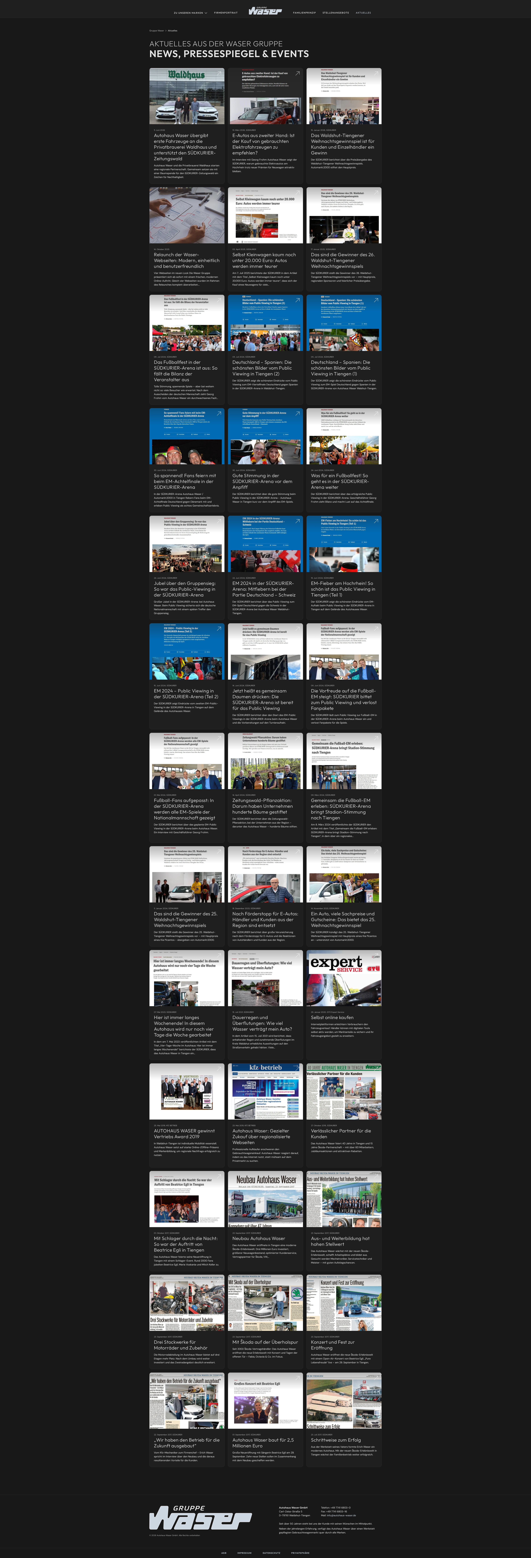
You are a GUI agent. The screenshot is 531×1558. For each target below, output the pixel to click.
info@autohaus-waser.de (341, 1515)
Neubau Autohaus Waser (258, 1238)
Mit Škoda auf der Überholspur (265, 1342)
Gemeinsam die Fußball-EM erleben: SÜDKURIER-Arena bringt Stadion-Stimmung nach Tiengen (341, 809)
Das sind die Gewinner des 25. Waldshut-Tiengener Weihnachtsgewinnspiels (186, 919)
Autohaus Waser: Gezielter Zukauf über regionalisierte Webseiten (261, 1136)
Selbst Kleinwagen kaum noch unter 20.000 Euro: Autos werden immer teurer (264, 260)
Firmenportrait (226, 12)
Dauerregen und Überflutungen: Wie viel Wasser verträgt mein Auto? (262, 1023)
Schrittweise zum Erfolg (336, 1440)
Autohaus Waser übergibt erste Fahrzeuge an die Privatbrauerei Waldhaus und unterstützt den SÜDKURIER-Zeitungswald (185, 146)
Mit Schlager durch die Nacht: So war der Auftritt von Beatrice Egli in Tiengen (186, 1244)
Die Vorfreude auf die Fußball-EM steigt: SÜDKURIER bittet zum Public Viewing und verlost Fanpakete (344, 699)
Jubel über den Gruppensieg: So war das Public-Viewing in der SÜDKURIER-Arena (185, 589)
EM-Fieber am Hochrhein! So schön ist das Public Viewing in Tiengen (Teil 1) (343, 589)
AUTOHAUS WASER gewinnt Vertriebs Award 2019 (184, 1133)
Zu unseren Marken (188, 12)
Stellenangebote (336, 12)
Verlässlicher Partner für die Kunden (341, 1133)
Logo (265, 12)
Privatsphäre (300, 1553)
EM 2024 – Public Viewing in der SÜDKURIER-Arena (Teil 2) (186, 693)
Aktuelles (363, 12)
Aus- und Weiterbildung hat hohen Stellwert (340, 1241)
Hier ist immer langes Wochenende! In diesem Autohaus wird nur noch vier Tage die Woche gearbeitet (184, 1026)
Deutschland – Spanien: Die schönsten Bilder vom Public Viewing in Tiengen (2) (262, 368)
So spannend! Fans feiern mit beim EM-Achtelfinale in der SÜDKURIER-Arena (185, 481)
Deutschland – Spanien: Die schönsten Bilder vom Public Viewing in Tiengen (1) (340, 368)
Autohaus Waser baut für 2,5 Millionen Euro (263, 1443)
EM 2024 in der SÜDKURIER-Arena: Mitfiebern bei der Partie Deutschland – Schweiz (264, 589)
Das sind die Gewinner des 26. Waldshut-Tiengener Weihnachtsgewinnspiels (343, 260)
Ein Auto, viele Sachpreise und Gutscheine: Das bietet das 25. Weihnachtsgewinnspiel (343, 919)
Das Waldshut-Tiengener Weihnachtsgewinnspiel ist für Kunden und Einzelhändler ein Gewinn (343, 144)
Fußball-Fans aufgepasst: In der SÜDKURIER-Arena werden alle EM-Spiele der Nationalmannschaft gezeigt (184, 809)
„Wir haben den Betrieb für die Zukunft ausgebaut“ (187, 1443)
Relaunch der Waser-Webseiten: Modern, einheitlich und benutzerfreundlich (187, 260)
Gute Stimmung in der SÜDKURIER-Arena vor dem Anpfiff (262, 481)
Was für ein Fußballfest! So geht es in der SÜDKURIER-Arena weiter (340, 481)
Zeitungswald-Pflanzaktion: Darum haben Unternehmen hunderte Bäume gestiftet (262, 806)
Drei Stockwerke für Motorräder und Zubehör (181, 1345)
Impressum (244, 1553)
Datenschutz (271, 1553)
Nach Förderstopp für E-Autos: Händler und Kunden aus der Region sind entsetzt (265, 919)
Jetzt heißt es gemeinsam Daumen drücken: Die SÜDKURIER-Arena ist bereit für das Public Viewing (262, 699)
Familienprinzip (304, 12)
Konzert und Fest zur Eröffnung (333, 1345)
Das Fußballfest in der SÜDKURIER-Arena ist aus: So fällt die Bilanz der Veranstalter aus (185, 370)
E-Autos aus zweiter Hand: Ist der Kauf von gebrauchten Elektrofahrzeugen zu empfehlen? (263, 144)
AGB (223, 1553)
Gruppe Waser (156, 30)
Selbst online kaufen (332, 1017)
